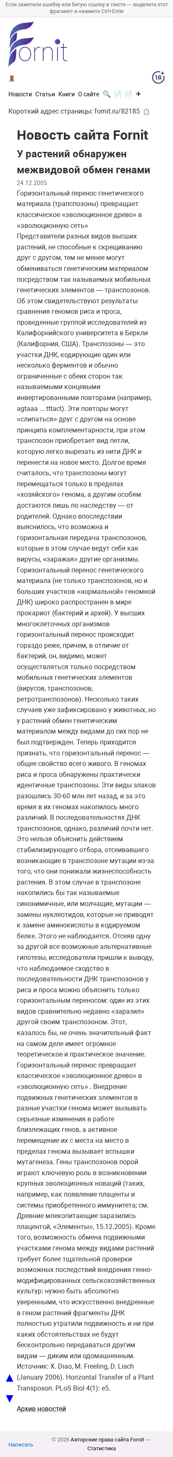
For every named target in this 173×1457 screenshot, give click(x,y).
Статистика (101, 1448)
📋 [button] (146, 111)
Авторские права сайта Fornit (107, 1439)
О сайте (88, 94)
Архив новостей (41, 1409)
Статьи (45, 94)
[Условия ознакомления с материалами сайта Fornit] (158, 79)
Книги (66, 94)
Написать (20, 1444)
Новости (20, 94)
